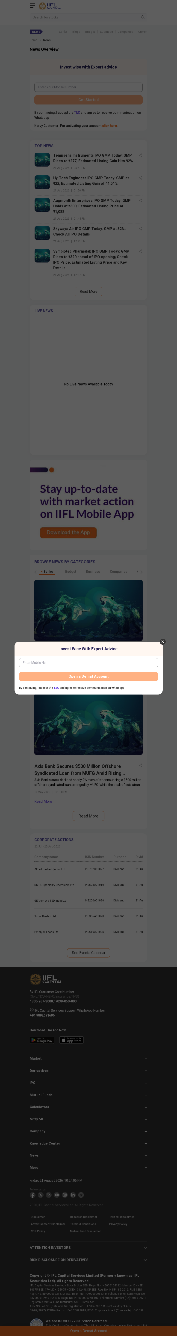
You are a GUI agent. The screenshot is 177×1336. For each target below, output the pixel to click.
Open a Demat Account (88, 676)
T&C (56, 687)
